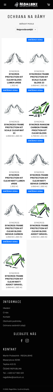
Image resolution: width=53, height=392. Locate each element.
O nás (5, 312)
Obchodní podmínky (12, 321)
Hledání (6, 308)
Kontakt (6, 317)
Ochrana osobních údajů (14, 325)
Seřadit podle (26, 24)
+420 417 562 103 (15, 373)
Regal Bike (13, 389)
